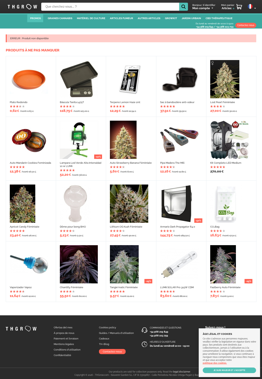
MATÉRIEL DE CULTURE (91, 18)
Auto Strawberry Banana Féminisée (131, 162)
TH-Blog (104, 344)
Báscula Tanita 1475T (72, 102)
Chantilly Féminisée (71, 287)
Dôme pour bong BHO (73, 226)
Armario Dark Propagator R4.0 (177, 226)
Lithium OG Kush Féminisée (126, 226)
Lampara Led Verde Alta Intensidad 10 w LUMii (80, 164)
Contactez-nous (245, 25)
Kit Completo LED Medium (225, 162)
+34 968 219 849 (204, 26)
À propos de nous (64, 333)
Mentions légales (64, 344)
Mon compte (201, 8)
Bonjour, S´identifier (203, 5)
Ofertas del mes (63, 327)
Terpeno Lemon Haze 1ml (125, 102)
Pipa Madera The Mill (172, 162)
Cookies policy (107, 327)
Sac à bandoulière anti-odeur (177, 102)
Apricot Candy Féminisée (24, 226)
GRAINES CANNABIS (60, 18)
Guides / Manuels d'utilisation (116, 333)
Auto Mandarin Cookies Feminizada (30, 162)
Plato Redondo (18, 102)
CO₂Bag (214, 226)
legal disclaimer (181, 371)
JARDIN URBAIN (191, 18)
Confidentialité (62, 355)
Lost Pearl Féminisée (222, 102)
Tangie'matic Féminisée (124, 287)
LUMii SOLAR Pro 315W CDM (177, 287)
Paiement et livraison (66, 338)
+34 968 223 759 (224, 26)
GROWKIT (171, 18)
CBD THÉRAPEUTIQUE (219, 18)
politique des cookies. (215, 363)
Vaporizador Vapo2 (21, 287)
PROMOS (35, 18)
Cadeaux (104, 338)
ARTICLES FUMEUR (121, 18)
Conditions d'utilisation (67, 349)
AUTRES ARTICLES (149, 18)
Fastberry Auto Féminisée (225, 287)
